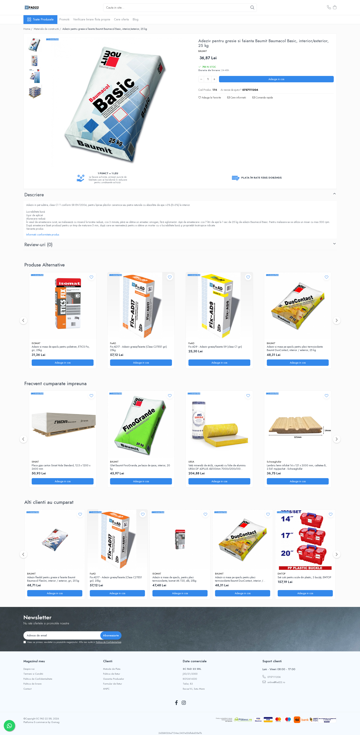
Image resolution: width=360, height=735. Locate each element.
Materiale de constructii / (48, 29)
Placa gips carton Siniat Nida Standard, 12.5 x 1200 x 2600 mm (61, 467)
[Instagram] (183, 703)
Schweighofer (274, 462)
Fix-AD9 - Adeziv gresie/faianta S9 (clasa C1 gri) (215, 346)
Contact (27, 689)
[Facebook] (176, 703)
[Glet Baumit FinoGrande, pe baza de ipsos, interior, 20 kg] (141, 424)
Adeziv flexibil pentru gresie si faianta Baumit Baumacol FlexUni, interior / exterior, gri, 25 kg (53, 579)
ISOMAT (36, 343)
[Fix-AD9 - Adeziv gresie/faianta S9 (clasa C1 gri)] (219, 305)
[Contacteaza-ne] (329, 7)
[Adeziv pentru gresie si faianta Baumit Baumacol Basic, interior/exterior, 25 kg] (116, 102)
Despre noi (28, 669)
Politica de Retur (111, 674)
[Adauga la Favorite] (91, 277)
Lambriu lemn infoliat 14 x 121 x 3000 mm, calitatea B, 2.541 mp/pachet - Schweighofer (296, 467)
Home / (28, 29)
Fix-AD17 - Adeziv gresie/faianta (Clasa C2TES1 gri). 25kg (138, 348)
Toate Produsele (43, 19)
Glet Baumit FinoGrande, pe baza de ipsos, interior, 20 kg (140, 467)
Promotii (64, 19)
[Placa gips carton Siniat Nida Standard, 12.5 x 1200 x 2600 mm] (62, 424)
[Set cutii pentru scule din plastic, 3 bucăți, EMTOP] (305, 539)
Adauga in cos (276, 79)
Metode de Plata (111, 669)
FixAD (113, 343)
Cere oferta (121, 19)
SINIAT (35, 462)
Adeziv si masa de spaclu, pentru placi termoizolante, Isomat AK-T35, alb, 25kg (174, 579)
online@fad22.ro (276, 682)
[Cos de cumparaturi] (335, 7)
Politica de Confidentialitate (108, 642)
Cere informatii (238, 97)
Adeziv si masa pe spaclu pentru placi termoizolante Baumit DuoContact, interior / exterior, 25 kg (295, 348)
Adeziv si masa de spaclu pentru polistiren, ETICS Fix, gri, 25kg (60, 348)
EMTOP (281, 573)
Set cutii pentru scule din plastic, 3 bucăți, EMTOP (304, 577)
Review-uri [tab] (38, 244)
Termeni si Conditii (33, 674)
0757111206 (274, 677)
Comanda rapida (264, 97)
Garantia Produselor (113, 679)
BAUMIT (202, 51)
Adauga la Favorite (211, 97)
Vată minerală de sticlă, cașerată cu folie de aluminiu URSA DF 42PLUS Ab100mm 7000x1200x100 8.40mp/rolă (217, 467)
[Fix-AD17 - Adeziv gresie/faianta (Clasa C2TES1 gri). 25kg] (141, 305)
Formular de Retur (112, 684)
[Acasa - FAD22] (42, 7)
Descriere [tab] (34, 194)
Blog (135, 19)
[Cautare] (252, 7)
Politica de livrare (32, 684)
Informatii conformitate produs (42, 234)
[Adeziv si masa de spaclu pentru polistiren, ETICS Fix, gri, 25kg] (62, 305)
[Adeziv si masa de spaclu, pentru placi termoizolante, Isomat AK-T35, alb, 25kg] (180, 539)
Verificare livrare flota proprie (91, 19)
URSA (191, 462)
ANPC (106, 689)
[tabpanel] (116, 102)
